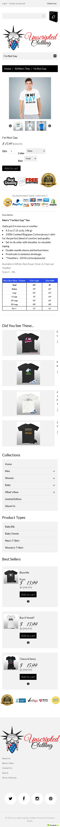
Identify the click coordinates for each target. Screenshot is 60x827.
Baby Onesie (12, 533)
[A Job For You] (28, 403)
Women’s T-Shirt (14, 547)
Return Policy (8, 763)
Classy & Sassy (28, 658)
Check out (52, 3)
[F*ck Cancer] (28, 343)
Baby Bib (10, 526)
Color (21, 153)
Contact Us (7, 768)
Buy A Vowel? (27, 617)
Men (7, 471)
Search (5, 773)
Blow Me (24, 572)
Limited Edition (13, 499)
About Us (10, 506)
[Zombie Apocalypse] (28, 433)
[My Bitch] (28, 373)
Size (20, 160)
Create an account (17, 3)
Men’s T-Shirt (12, 540)
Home (7, 68)
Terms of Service (9, 777)
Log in (4, 3)
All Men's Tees (22, 68)
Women (9, 478)
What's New (11, 492)
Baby (8, 485)
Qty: (4, 151)
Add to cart (11, 168)
